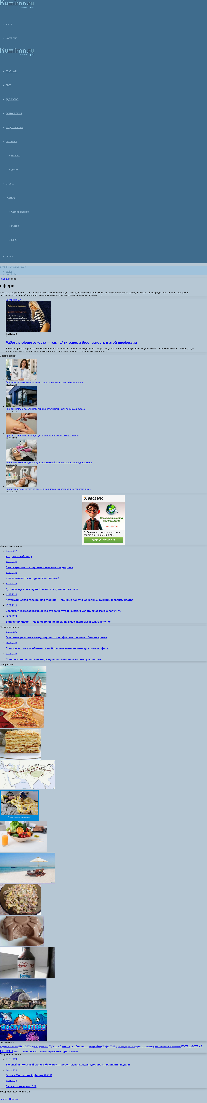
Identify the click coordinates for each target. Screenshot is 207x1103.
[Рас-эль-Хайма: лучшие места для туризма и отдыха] (27, 883)
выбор (15, 1047)
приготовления (161, 1046)
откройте (95, 1046)
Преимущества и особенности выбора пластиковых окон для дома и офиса (45, 409)
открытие (108, 1046)
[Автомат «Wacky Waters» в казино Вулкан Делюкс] (23, 1040)
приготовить (144, 1046)
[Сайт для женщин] (17, 7)
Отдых (10, 184)
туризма (74, 1052)
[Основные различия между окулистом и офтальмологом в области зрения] (21, 380)
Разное (10, 198)
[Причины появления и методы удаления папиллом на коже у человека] (21, 433)
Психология (14, 113)
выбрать (24, 1046)
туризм (66, 1051)
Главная (4, 279)
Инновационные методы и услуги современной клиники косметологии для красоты (49, 462)
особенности (80, 1046)
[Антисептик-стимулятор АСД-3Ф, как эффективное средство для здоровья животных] (27, 977)
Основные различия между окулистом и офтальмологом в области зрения (44, 382)
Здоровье (12, 99)
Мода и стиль (14, 127)
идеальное (43, 1047)
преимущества (125, 1046)
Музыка (15, 226)
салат (25, 1051)
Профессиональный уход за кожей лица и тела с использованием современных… (49, 489)
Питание (11, 141)
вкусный (9, 1047)
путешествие (175, 1047)
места (66, 1046)
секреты (33, 1051)
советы (42, 1051)
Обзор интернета (20, 212)
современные (53, 1051)
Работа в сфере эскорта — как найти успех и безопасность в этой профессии (71, 342)
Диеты (14, 169)
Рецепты (15, 155)
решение (17, 1052)
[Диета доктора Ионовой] (23, 851)
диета (35, 1046)
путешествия (191, 1046)
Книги (14, 240)
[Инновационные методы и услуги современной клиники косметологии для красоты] (21, 460)
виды (2, 1047)
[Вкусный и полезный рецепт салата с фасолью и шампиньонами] (20, 914)
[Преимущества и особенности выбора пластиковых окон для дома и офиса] (21, 406)
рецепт (6, 1050)
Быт (8, 85)
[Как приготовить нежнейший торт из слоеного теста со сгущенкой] (20, 759)
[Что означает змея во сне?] (19, 820)
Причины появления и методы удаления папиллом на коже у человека (42, 435)
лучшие (55, 1046)
